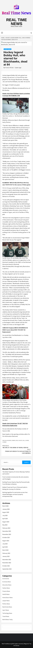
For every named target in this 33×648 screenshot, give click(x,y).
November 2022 (6, 563)
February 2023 (6, 553)
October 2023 (6, 537)
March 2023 (5, 550)
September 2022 (7, 569)
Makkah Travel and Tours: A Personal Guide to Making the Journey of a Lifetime (14, 488)
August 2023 (5, 541)
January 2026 (6, 509)
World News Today (7, 619)
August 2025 (5, 512)
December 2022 (6, 559)
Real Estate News (7, 607)
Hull (24, 440)
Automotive (5, 578)
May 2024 (4, 525)
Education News (6, 585)
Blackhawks (8, 440)
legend (27, 440)
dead (17, 440)
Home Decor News (7, 597)
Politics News (6, 604)
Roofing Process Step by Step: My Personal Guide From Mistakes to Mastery (15, 483)
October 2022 (6, 566)
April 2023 (5, 547)
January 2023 (6, 556)
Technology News (7, 613)
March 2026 (5, 506)
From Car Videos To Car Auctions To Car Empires (18, 451)
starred (4, 442)
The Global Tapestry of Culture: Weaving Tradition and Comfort (16, 473)
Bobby (13, 440)
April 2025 (5, 518)
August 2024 (5, 522)
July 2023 (5, 544)
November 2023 (6, 534)
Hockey (20, 440)
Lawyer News (6, 600)
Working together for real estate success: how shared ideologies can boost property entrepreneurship (14, 494)
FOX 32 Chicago (6, 188)
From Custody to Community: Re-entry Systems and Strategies (15, 478)
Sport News (7, 49)
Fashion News (6, 588)
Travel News (5, 616)
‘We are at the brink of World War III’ (15, 446)
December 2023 (6, 531)
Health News (6, 594)
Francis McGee (9, 67)
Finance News (6, 591)
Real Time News (16, 22)
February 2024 (6, 528)
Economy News (6, 582)
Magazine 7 (27, 643)
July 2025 (5, 515)
